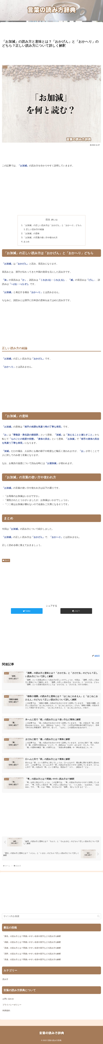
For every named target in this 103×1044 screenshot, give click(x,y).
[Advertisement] (51, 29)
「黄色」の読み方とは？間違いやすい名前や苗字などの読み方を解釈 (32, 936)
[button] (76, 611)
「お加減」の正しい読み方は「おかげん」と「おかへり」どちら (52, 225)
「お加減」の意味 (31, 233)
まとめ (26, 241)
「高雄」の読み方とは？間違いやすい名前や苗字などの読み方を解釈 (32, 948)
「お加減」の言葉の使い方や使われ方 (40, 237)
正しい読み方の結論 (35, 229)
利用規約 (6, 1011)
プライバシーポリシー (12, 1005)
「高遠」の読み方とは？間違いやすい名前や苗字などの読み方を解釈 (32, 959)
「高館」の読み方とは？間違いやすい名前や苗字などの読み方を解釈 (32, 942)
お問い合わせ (8, 999)
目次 (48, 219)
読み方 (7, 560)
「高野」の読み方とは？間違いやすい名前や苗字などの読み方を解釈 (32, 954)
